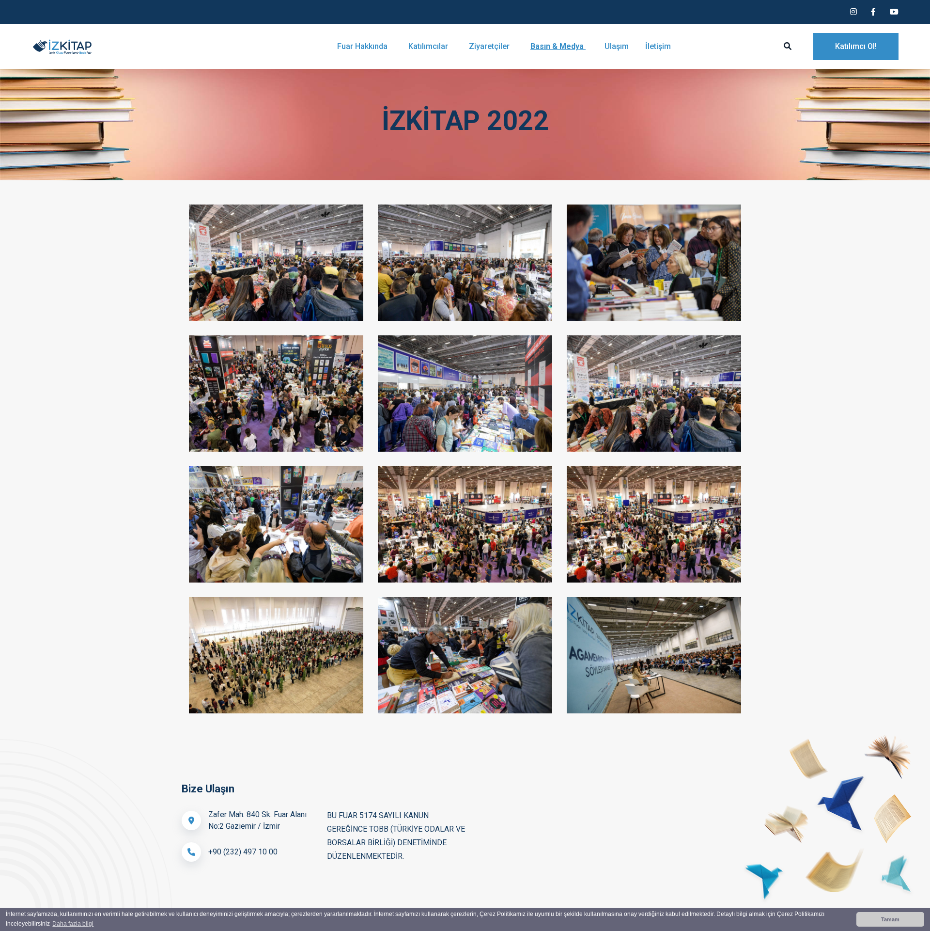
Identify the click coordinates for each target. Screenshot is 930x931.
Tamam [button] (890, 919)
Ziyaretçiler (490, 46)
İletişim (658, 46)
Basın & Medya (558, 46)
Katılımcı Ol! (856, 46)
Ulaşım (616, 46)
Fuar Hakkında (363, 46)
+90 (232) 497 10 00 (243, 851)
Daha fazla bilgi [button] (72, 923)
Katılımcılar (429, 46)
